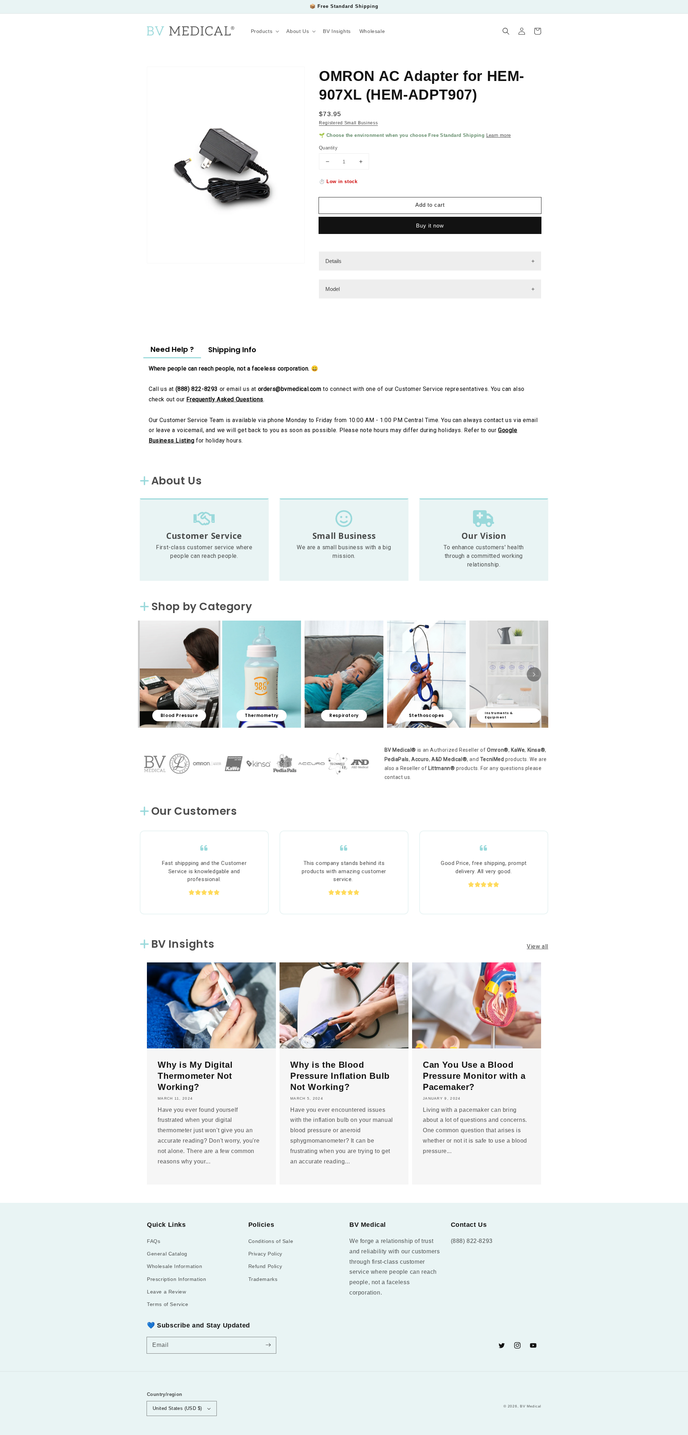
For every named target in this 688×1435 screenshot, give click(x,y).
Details (333, 261)
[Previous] (154, 674)
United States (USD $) (177, 1408)
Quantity (328, 147)
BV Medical (530, 1406)
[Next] (534, 674)
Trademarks (263, 1279)
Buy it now (430, 226)
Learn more (498, 135)
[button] (506, 31)
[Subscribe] (268, 1345)
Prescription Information (176, 1279)
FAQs (153, 1241)
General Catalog (167, 1254)
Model (332, 289)
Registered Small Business (348, 122)
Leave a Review (166, 1292)
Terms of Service (167, 1304)
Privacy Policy (265, 1254)
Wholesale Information (174, 1266)
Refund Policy (265, 1266)
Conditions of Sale (270, 1241)
